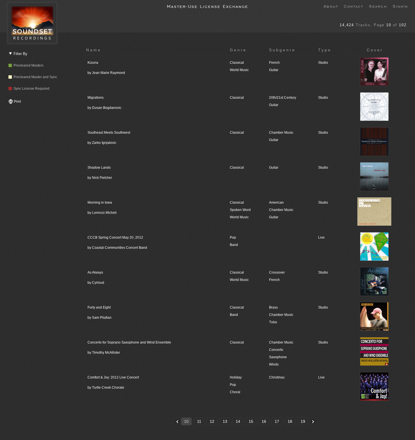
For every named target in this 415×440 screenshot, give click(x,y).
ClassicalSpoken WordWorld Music (240, 210)
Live (321, 237)
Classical (237, 98)
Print (17, 102)
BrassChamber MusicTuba (281, 314)
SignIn (400, 6)
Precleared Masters (27, 65)
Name (93, 50)
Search (378, 6)
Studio (323, 63)
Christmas (277, 377)
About (331, 6)
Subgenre (282, 50)
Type (324, 50)
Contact (353, 6)
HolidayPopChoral (236, 384)
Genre (238, 50)
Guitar (273, 168)
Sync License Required (30, 89)
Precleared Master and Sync (34, 77)
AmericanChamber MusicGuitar (281, 210)
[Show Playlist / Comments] (375, 85)
